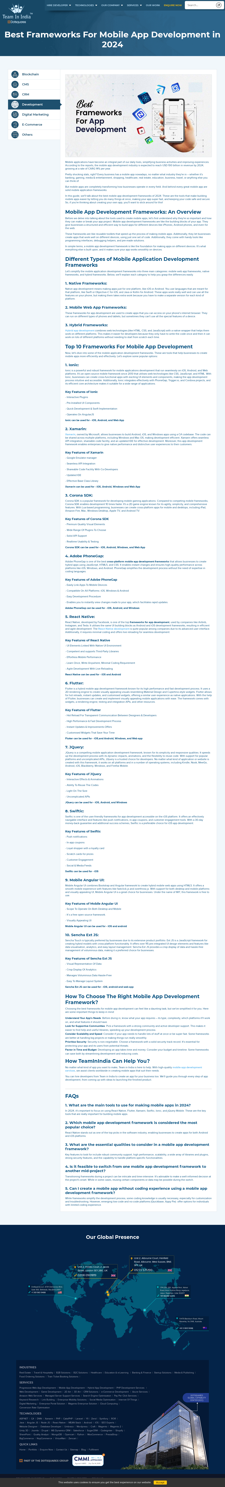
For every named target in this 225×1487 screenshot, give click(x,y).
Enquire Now (173, 5)
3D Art (77, 1392)
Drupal (45, 1430)
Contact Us (61, 1449)
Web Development (28, 1392)
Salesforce (78, 1430)
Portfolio (32, 1449)
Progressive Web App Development (37, 1388)
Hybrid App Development (100, 1388)
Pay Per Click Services (125, 1396)
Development (32, 104)
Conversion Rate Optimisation (34, 1407)
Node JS (45, 1422)
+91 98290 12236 (167, 1296)
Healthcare (96, 1372)
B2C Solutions (80, 1372)
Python (80, 1434)
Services (133, 5)
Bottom (103, 1455)
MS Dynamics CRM (60, 1430)
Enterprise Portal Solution (52, 1403)
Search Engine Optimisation (97, 1396)
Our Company (110, 5)
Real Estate (25, 1372)
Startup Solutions (162, 1372)
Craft (93, 1426)
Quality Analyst (41, 1434)
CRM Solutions (91, 1392)
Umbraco (69, 1426)
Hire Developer (57, 5)
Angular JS (32, 1422)
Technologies (84, 5)
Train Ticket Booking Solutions (63, 1376)
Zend (94, 1418)
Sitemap (74, 1449)
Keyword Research (29, 1399)
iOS (96, 1422)
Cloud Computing (109, 1403)
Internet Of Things (128, 1399)
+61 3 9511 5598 (186, 1328)
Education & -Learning (117, 1372)
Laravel (79, 1418)
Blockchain (30, 74)
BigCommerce (26, 1438)
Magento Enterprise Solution (82, 1403)
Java (21, 1422)
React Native (59, 1422)
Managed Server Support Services (62, 1396)
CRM (25, 94)
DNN (39, 1418)
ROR (113, 1418)
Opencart (69, 1434)
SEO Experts (107, 1422)
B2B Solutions (63, 1372)
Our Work (153, 5)
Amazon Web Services (30, 1396)
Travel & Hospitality (43, 1372)
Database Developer (51, 1426)
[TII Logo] (17, 13)
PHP (58, 1418)
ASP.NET (23, 1418)
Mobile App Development (72, 1388)
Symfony (103, 1418)
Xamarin (49, 1418)
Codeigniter (106, 1430)
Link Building (48, 1399)
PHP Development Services (130, 1388)
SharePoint (24, 1434)
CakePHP (68, 1418)
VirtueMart (60, 1438)
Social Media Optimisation (103, 1399)
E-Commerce (32, 124)
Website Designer (28, 1426)
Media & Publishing (184, 1372)
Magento (102, 1426)
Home (22, 1449)
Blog (83, 1449)
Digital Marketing (35, 114)
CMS (25, 84)
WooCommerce (95, 1434)
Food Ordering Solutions (32, 1376)
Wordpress (82, 1426)
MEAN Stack (75, 1422)
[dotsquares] (43, 1460)
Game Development (51, 1392)
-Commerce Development (115, 1392)
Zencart (72, 1438)
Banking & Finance (141, 1372)
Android (88, 1422)
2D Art (67, 1392)
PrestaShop (111, 1434)
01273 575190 (143, 1270)
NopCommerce (44, 1438)
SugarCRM (92, 1430)
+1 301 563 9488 (38, 1292)
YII (87, 1418)
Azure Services (140, 1392)
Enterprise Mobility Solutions (72, 1399)
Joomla (35, 1430)
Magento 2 (115, 1426)
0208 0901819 (87, 1275)
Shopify (119, 1430)
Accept (160, 1482)
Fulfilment (94, 1449)
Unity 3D (23, 1430)
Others (27, 135)
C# (32, 1418)
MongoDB (57, 1434)
